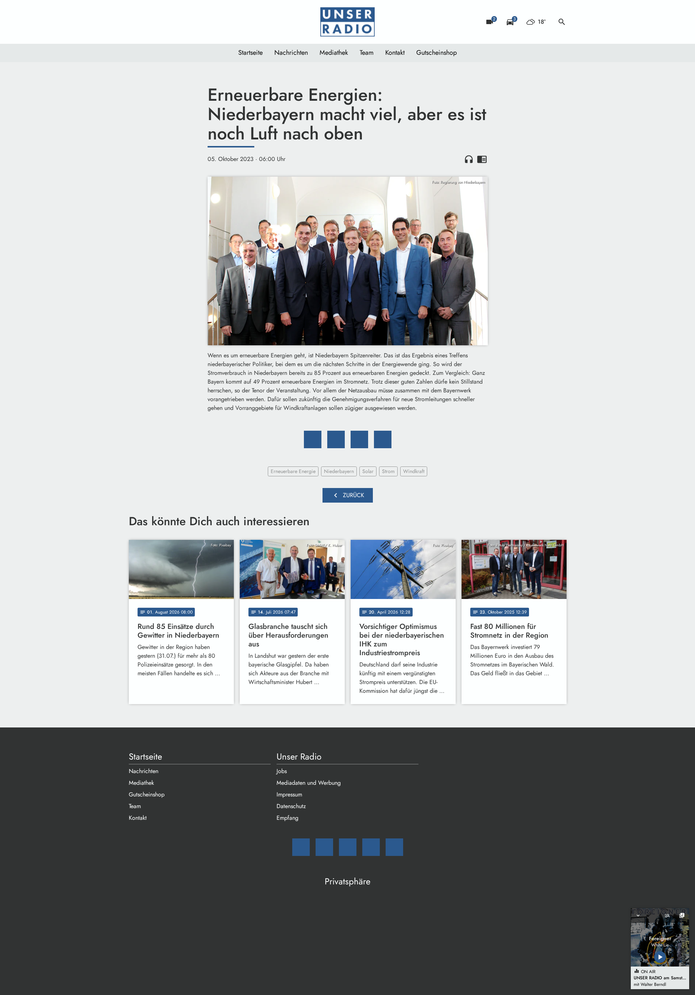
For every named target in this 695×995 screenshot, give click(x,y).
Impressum (289, 794)
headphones (469, 159)
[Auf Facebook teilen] (312, 439)
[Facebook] (150, 22)
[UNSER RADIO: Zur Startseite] (347, 22)
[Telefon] (180, 22)
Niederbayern (339, 471)
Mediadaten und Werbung (309, 783)
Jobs (282, 771)
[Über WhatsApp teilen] (359, 439)
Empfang (287, 818)
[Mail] (136, 22)
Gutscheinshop (436, 52)
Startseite (250, 52)
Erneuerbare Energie (293, 471)
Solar (368, 471)
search (561, 22)
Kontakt (395, 52)
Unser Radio (299, 756)
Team (367, 52)
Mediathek (334, 52)
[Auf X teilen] (336, 439)
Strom (388, 471)
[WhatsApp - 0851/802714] (194, 22)
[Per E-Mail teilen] (382, 439)
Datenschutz (291, 806)
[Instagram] (165, 22)
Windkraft (413, 471)
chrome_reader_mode (482, 159)
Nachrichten (291, 52)
